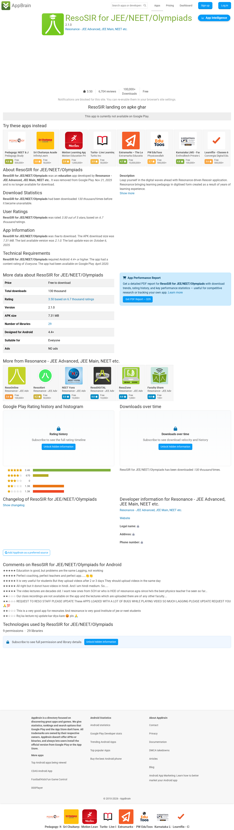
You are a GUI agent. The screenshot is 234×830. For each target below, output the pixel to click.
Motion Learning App (74, 152)
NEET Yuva (68, 387)
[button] (175, 526)
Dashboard (186, 5)
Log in (224, 5)
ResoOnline (11, 387)
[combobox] (126, 5)
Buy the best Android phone (106, 758)
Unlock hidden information (58, 446)
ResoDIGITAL (98, 387)
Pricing (170, 5)
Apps (157, 5)
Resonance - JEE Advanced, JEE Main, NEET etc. (72, 361)
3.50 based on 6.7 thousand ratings (71, 299)
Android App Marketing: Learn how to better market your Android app (174, 778)
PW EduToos (155, 152)
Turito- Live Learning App (102, 152)
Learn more (175, 292)
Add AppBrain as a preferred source (27, 552)
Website (125, 518)
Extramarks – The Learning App (131, 152)
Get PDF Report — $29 (138, 299)
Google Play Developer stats (106, 733)
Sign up (205, 5)
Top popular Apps (100, 750)
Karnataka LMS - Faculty (188, 152)
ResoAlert (39, 387)
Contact (153, 725)
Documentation (158, 741)
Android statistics (100, 725)
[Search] (145, 5)
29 (50, 324)
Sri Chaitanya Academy (45, 152)
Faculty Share (156, 387)
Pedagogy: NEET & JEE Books (17, 152)
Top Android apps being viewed (48, 762)
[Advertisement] (112, 61)
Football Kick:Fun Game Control (49, 779)
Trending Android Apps (103, 741)
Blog (151, 767)
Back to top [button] (225, 796)
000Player (37, 787)
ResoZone (125, 387)
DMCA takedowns (159, 750)
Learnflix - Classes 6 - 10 (216, 152)
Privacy (153, 733)
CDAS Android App (41, 771)
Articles (153, 758)
